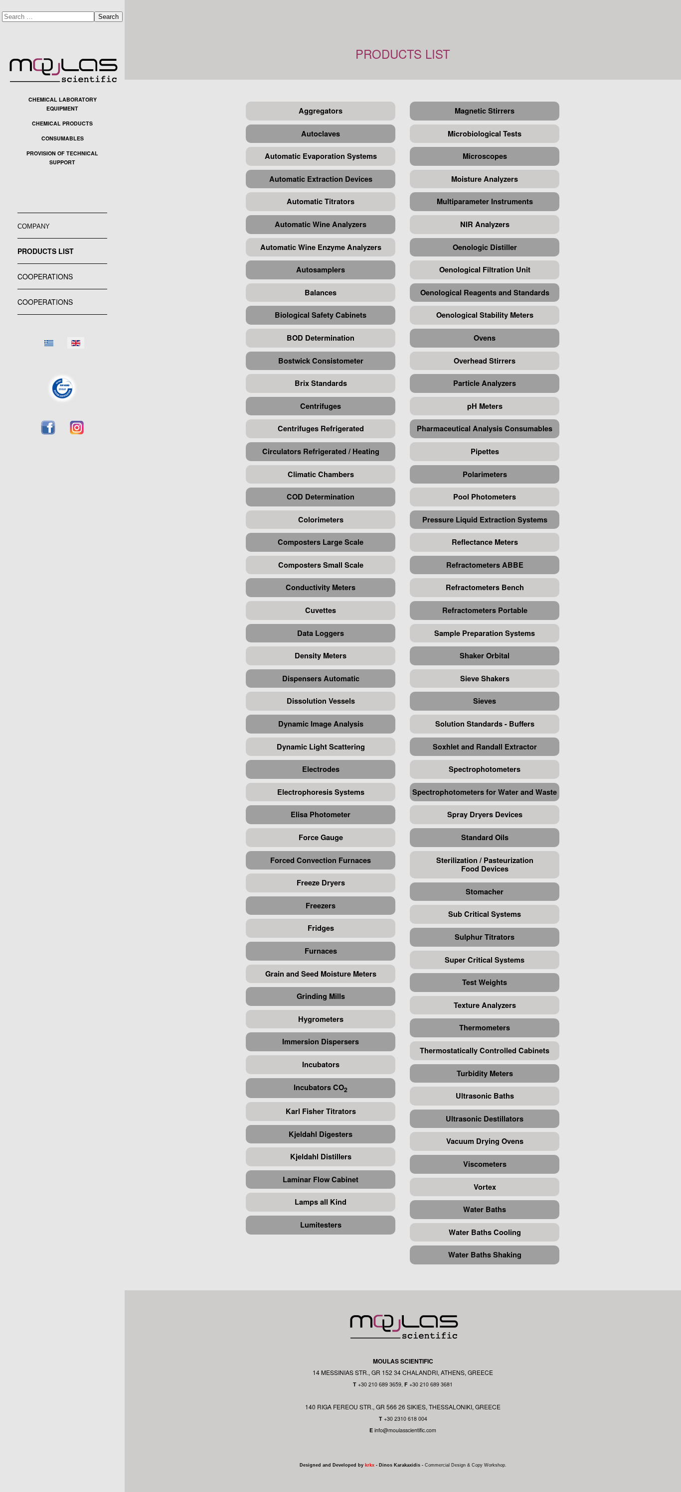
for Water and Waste (521, 792)
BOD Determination (320, 338)
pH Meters (485, 406)
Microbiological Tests (484, 133)
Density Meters (320, 655)
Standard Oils (485, 837)
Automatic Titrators (320, 201)
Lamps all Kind (320, 1202)
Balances (321, 292)
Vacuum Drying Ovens (484, 1141)
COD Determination (320, 497)
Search (108, 16)
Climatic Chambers (321, 474)
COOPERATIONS (45, 276)
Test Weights (484, 982)
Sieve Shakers (485, 678)
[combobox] (48, 16)
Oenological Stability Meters (484, 315)
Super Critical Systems (484, 960)
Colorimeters (320, 519)
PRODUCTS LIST (45, 251)
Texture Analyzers (485, 1005)
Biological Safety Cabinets (320, 315)
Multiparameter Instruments (485, 201)
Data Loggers (320, 633)
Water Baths (484, 1209)
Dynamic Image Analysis (320, 724)
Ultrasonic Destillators (484, 1119)
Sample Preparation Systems (484, 633)
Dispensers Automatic (320, 678)
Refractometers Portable (484, 610)
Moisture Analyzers (484, 179)
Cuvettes (320, 610)
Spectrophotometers (484, 769)
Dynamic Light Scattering (321, 747)
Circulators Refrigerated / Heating (320, 451)
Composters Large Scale (320, 542)
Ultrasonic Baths (485, 1096)
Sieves (484, 701)
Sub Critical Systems (484, 914)
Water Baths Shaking (484, 1254)
